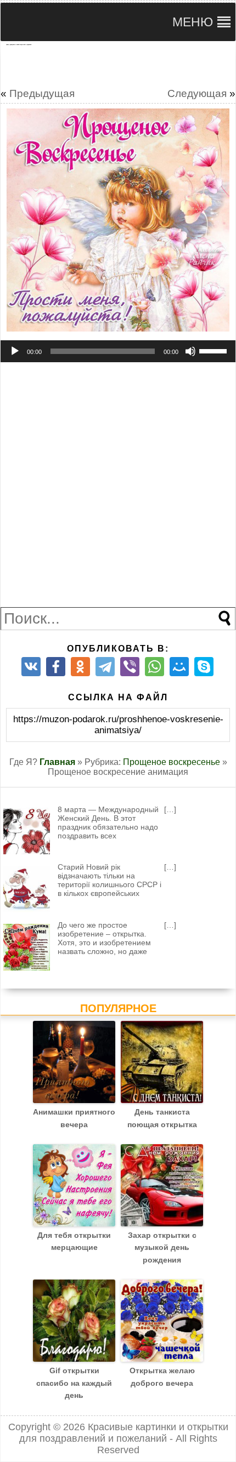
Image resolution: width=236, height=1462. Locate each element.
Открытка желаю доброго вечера (162, 1376)
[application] (118, 351)
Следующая (197, 93)
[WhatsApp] (154, 666)
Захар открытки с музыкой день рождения (162, 1247)
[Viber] (129, 666)
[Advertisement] (118, 64)
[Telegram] (105, 666)
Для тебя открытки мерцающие (74, 1241)
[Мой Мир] (179, 666)
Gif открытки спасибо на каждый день (74, 1383)
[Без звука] (190, 351)
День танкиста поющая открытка (162, 1117)
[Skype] (203, 666)
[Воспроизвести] (14, 351)
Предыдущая (42, 93)
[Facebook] (55, 666)
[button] (192, 22)
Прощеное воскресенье (171, 762)
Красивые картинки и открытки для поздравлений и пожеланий (123, 1432)
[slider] (214, 350)
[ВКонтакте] (31, 666)
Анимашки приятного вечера (74, 1117)
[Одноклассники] (80, 666)
